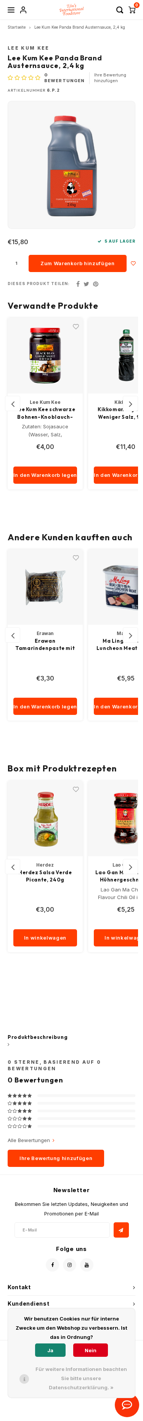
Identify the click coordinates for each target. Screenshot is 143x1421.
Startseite (17, 27)
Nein (90, 1350)
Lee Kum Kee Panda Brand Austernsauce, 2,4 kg (79, 27)
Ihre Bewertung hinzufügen (110, 78)
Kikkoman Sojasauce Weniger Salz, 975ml (45, 413)
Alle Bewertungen (29, 1140)
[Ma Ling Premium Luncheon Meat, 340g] (45, 587)
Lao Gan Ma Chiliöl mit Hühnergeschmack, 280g (45, 876)
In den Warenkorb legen (45, 475)
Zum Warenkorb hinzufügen (77, 263)
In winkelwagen (45, 938)
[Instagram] (69, 1265)
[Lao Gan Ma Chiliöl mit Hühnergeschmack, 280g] (45, 819)
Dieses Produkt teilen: (39, 284)
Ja (50, 1350)
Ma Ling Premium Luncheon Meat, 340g (45, 644)
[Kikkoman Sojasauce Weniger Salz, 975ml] (45, 356)
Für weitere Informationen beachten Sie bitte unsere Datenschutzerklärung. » (81, 1378)
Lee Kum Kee (29, 48)
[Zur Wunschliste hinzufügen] (133, 263)
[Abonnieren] (121, 1230)
